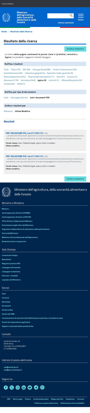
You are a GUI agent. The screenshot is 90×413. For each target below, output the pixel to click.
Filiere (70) (15, 69)
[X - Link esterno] (12, 388)
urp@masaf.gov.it (11, 367)
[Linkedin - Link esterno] (24, 388)
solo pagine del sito (19, 97)
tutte (6, 97)
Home (4, 31)
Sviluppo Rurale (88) (42, 69)
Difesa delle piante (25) (71, 80)
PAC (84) (26, 69)
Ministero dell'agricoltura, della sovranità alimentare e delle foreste (26, 17)
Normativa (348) (28, 80)
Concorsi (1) (72, 76)
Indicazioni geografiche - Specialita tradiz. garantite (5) (49, 73)
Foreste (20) (9, 83)
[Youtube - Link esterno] (30, 388)
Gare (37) (61, 76)
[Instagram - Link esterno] (18, 388)
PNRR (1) (21, 83)
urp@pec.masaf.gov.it (13, 369)
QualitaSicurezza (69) (13, 73)
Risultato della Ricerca (21, 31)
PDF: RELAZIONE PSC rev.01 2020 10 (24, 133)
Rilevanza (8, 111)
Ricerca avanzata (75, 48)
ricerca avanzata (66, 22)
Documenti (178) (11, 80)
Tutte (6, 69)
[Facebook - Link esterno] (6, 388)
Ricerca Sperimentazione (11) (41, 76)
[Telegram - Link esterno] (36, 388)
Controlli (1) (54, 80)
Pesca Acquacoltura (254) (15, 76)
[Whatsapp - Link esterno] (42, 388)
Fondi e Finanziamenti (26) (65, 69)
